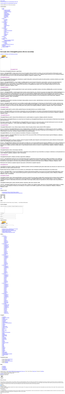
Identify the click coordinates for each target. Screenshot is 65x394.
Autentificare (4, 367)
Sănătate (5, 34)
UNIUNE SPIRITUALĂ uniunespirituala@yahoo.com (8, 3)
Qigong (5, 31)
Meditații (5, 23)
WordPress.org (4, 369)
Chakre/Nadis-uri (6, 25)
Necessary (3, 385)
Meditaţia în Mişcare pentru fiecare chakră (8, 232)
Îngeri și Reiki (6, 16)
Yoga (5, 33)
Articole (5, 42)
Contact (3, 323)
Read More (2, 373)
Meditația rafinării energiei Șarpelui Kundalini (9, 230)
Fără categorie (4, 328)
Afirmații (3, 318)
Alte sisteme (4, 320)
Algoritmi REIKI (4, 319)
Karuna (5, 17)
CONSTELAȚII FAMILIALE (7, 322)
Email (1, 216)
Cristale (5, 29)
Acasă (3, 8)
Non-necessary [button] (2, 388)
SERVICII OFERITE (7, 40)
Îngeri (5, 21)
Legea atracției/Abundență (8, 30)
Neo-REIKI (4, 337)
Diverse (5, 35)
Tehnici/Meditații (4, 352)
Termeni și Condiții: (5, 46)
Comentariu (2, 213)
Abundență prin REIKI (7, 11)
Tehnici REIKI (6, 13)
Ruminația (6, 361)
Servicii (3, 39)
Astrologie (5, 28)
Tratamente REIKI (7, 14)
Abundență (4, 316)
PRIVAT (3, 36)
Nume (1, 214)
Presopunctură (6, 32)
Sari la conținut (2, 0)
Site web (1, 218)
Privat (5, 37)
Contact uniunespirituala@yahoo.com (8, 44)
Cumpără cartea (4, 38)
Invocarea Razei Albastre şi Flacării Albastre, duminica (10, 192)
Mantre (5, 26)
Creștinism (5, 19)
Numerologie (4, 338)
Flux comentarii (4, 368)
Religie (3, 18)
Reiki (3, 9)
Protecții (5, 24)
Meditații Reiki (6, 15)
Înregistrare (4, 45)
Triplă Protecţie (10, 359)
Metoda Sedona (4, 41)
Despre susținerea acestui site (6, 231)
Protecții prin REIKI (5, 342)
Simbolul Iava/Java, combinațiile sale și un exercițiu (10, 228)
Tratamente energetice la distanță (7, 353)
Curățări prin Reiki (7, 10)
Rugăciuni (5, 20)
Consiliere (5, 43)
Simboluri (5, 12)
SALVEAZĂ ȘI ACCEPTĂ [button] (4, 392)
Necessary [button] (1, 384)
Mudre (5, 27)
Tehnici (5, 22)
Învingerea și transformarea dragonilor (8, 229)
